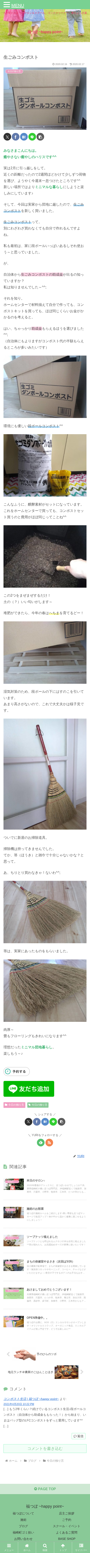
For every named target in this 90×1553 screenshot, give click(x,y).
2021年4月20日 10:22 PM (18, 1404)
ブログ (23, 1526)
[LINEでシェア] (32, 137)
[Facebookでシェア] (15, 137)
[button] (40, 137)
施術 (23, 1519)
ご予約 (66, 1519)
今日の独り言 (16, 1104)
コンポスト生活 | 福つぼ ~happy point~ (31, 1399)
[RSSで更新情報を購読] (49, 1142)
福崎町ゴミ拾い (23, 1532)
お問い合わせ (23, 1539)
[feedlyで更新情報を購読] (41, 1142)
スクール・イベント (66, 1526)
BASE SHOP (66, 1539)
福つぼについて (23, 1513)
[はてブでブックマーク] (24, 137)
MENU (17, 5)
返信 (80, 1436)
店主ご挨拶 (66, 1513)
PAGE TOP (46, 1489)
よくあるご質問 (66, 1532)
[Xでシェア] (7, 137)
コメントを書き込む (45, 1448)
